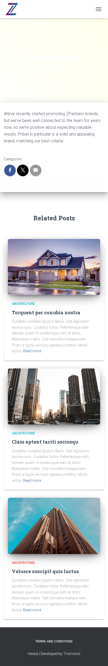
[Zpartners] (13, 9)
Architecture (23, 304)
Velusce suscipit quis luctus (45, 571)
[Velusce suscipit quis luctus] (54, 525)
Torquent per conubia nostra (46, 312)
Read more (32, 351)
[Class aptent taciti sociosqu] (54, 396)
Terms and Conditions (54, 641)
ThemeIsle (71, 654)
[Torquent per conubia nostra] (54, 267)
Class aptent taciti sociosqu (45, 442)
